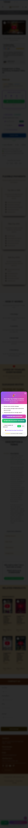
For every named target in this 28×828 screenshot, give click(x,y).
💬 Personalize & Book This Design (14, 420)
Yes (19, 426)
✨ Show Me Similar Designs (14, 416)
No (23, 426)
